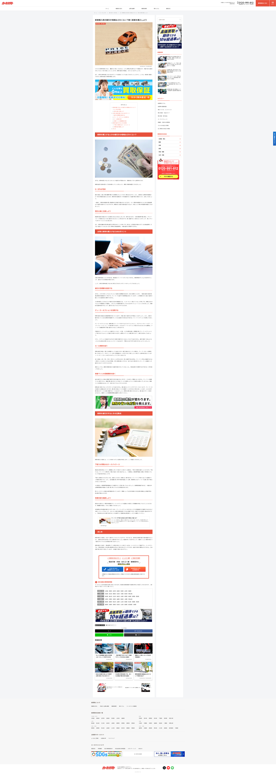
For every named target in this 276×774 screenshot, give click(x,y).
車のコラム (156, 8)
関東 (160, 142)
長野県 (125, 596)
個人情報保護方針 (109, 748)
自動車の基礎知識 (162, 106)
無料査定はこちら (262, 3)
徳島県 (125, 601)
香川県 (129, 601)
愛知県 (137, 596)
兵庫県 (110, 599)
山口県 (122, 601)
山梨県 (122, 596)
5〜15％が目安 (117, 109)
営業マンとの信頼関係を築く (120, 121)
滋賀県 (118, 599)
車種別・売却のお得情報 (164, 122)
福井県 (118, 596)
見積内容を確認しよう (119, 126)
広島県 (118, 601)
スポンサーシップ (132, 748)
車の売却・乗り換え (100, 625)
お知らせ (140, 748)
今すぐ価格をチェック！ (274, 138)
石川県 (114, 596)
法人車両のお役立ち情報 (164, 128)
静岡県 (133, 596)
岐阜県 (129, 596)
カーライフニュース (162, 119)
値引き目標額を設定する (119, 115)
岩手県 (114, 590)
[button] (138, 635)
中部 (160, 145)
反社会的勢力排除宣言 (120, 748)
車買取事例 (144, 8)
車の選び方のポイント (111, 625)
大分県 (122, 604)
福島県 (129, 590)
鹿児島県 (130, 604)
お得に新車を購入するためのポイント (121, 113)
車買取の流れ (119, 8)
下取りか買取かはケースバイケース (122, 124)
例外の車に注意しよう (119, 111)
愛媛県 (133, 601)
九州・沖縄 (161, 155)
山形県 (125, 590)
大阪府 (106, 599)
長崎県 (114, 604)
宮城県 (118, 590)
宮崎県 (125, 604)
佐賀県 (110, 604)
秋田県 (122, 590)
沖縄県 (134, 604)
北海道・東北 (162, 138)
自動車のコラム (161, 103)
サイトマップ (111, 738)
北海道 (106, 590)
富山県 (110, 596)
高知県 (137, 601)
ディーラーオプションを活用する (121, 117)
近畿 (160, 148)
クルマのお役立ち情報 (163, 125)
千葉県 (122, 593)
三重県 (125, 599)
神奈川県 (130, 593)
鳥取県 (106, 601)
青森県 (110, 590)
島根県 (110, 601)
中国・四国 (161, 151)
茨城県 (106, 593)
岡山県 (114, 601)
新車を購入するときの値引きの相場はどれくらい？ (124, 107)
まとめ (114, 128)
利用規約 (100, 748)
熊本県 (118, 604)
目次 (122, 104)
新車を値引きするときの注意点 (120, 122)
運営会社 (168, 8)
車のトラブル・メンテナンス (165, 109)
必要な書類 (131, 8)
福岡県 (106, 604)
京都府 (114, 599)
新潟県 (106, 596)
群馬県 (114, 593)
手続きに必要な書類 (104, 706)
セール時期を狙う (118, 119)
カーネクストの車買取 (132, 706)
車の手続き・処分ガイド (164, 112)
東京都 (125, 593)
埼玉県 (118, 593)
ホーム (107, 8)
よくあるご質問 (94, 738)
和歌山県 (130, 599)
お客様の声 (103, 738)
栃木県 (110, 593)
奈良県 (122, 599)
